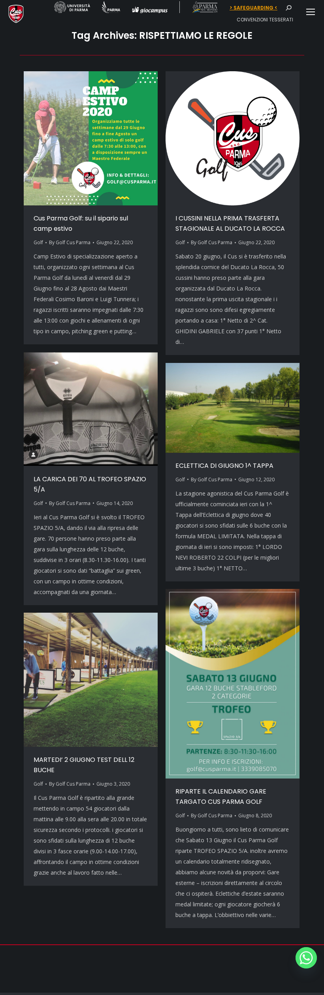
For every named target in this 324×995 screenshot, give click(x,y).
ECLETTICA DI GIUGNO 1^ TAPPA (224, 465)
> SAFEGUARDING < (253, 8)
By (69, 242)
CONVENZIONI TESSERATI (265, 19)
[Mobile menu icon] (310, 11)
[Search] (288, 8)
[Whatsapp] (306, 957)
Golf (38, 242)
